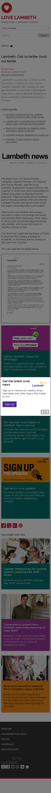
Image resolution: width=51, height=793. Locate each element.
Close (45, 412)
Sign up (9, 404)
